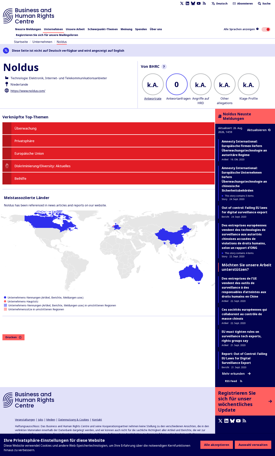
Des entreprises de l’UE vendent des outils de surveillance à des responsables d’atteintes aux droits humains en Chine (244, 287)
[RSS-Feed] (204, 3)
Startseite (21, 42)
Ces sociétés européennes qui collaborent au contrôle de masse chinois (244, 314)
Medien (50, 419)
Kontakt (97, 419)
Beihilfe (20, 178)
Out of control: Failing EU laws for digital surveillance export (244, 210)
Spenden (141, 29)
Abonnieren (244, 3)
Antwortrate (152, 98)
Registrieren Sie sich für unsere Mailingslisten (47, 35)
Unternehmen (53, 29)
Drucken (11, 337)
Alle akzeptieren (216, 445)
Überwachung (25, 128)
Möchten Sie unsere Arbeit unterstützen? (246, 267)
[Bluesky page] (193, 3)
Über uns (156, 29)
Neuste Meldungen (28, 29)
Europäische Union (29, 153)
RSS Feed (231, 381)
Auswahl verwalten (253, 445)
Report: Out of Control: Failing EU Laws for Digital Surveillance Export (244, 358)
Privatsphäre (24, 141)
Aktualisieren (257, 130)
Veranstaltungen (25, 419)
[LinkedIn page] (187, 3)
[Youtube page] (198, 3)
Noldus (62, 42)
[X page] (182, 3)
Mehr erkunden (233, 374)
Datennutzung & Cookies (73, 419)
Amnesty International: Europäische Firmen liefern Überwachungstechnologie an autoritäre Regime (244, 148)
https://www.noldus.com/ (27, 91)
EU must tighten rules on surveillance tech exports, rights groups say (242, 336)
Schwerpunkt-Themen (103, 29)
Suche (266, 3)
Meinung (126, 29)
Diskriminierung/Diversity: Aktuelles (42, 166)
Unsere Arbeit (75, 29)
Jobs (40, 419)
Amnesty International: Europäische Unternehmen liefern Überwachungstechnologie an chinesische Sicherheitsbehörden (244, 179)
